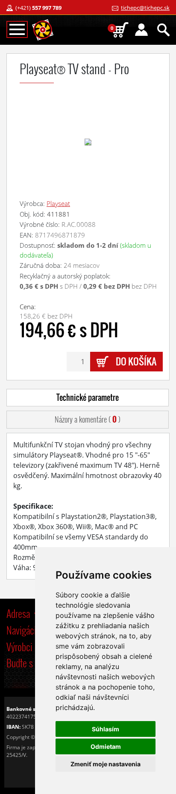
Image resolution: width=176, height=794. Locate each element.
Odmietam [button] (106, 746)
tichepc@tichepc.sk (145, 8)
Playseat (58, 203)
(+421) (38, 8)
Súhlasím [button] (105, 729)
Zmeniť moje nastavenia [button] (105, 764)
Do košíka (136, 361)
